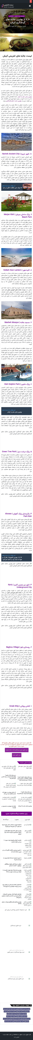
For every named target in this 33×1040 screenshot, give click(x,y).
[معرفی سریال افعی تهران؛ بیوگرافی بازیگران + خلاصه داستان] (27, 865)
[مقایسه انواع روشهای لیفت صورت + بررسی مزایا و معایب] (27, 843)
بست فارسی (20, 13)
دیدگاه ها (5, 820)
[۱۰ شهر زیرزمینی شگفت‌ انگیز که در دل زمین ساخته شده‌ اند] (27, 852)
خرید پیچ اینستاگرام (19, 1021)
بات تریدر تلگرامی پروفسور (21, 1016)
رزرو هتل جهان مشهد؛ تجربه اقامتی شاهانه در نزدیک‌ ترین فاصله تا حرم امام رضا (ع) (24, 778)
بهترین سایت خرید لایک (9, 1021)
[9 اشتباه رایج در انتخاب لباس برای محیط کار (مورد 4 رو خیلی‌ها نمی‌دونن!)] (27, 826)
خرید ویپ (6, 1011)
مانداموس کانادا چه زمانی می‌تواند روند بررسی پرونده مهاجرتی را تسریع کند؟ (11, 885)
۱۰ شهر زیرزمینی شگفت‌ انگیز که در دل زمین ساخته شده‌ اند (11, 851)
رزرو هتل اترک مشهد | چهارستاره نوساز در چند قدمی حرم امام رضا (8, 777)
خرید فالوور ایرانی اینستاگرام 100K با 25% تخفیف (17, 750)
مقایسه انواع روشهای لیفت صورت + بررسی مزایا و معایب (12, 841)
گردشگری (10, 13)
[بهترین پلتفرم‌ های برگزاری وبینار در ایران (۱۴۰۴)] (27, 903)
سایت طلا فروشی (19, 1011)
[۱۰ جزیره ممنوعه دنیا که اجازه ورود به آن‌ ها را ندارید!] (27, 859)
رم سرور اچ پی (26, 1011)
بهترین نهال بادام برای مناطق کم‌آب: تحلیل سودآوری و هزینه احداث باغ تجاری (12, 832)
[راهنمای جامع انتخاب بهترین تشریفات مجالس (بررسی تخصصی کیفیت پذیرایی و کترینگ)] (27, 896)
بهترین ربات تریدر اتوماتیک (24, 1009)
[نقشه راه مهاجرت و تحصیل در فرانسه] (8, 801)
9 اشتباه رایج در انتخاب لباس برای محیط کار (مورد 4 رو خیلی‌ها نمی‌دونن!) (11, 825)
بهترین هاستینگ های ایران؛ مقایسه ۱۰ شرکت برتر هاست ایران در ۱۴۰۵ (12, 871)
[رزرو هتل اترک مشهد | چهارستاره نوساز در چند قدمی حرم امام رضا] (8, 770)
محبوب (17, 820)
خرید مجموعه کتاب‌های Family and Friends (21, 1019)
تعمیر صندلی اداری (7, 1019)
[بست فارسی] (7, 6)
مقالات (15, 13)
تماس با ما (16, 1037)
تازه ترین (27, 820)
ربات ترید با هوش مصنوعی (12, 1014)
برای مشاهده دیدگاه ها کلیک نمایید (16, 814)
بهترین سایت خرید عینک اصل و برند (11, 1009)
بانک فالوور (26, 1021)
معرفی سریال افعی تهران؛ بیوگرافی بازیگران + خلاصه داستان (13, 865)
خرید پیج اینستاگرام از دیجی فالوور (16, 950)
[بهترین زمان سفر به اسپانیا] (24, 800)
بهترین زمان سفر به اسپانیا (25, 806)
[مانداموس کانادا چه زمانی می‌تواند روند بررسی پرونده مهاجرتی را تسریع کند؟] (27, 888)
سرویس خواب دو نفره (11, 1016)
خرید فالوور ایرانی (17, 755)
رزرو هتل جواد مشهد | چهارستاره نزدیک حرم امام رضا (24, 792)
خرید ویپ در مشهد (22, 1014)
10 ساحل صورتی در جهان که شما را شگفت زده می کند (9, 793)
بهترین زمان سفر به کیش (25, 97)
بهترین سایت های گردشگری (13, 101)
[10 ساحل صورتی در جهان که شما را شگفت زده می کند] (8, 787)
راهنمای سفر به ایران (19, 16)
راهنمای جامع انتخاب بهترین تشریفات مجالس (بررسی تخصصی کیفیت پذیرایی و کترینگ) (11, 895)
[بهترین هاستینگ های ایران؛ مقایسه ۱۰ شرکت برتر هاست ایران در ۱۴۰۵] (27, 876)
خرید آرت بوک (12, 1011)
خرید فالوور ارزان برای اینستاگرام (16, 977)
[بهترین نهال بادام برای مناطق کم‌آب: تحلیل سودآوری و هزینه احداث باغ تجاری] (27, 834)
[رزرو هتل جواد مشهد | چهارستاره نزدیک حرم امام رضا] (24, 786)
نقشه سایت (5, 1034)
